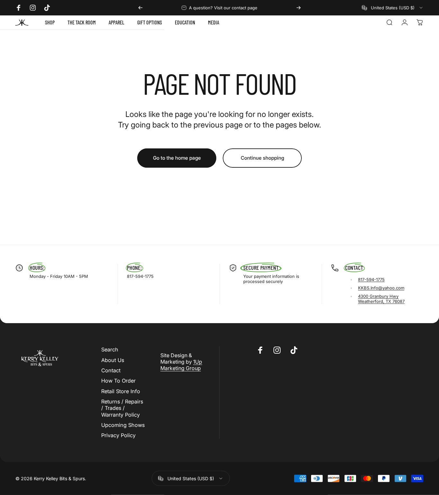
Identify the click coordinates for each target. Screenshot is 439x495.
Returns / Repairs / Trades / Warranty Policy (122, 408)
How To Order (118, 380)
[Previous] (140, 7)
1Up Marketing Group (181, 364)
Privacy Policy (118, 435)
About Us (112, 360)
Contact (111, 370)
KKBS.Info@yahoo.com (381, 287)
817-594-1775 (371, 279)
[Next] (298, 7)
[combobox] (393, 7)
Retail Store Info (120, 391)
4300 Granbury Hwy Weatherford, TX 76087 (381, 299)
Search (109, 349)
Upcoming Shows (123, 425)
